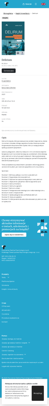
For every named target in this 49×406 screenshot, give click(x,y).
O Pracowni (6, 306)
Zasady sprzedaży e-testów (12, 347)
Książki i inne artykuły (23, 13)
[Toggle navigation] (36, 4)
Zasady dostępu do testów (12, 339)
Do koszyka (9, 70)
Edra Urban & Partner (9, 88)
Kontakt (5, 322)
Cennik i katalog (8, 351)
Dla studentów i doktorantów (12, 358)
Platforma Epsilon (8, 281)
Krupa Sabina (6, 81)
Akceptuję (38, 393)
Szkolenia (5, 285)
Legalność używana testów (12, 366)
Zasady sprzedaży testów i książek (14, 343)
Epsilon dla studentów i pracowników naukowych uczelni (22, 362)
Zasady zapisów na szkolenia (12, 354)
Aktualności (6, 310)
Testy (4, 277)
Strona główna (8, 13)
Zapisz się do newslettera (14, 235)
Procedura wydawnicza (10, 318)
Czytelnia (5, 314)
